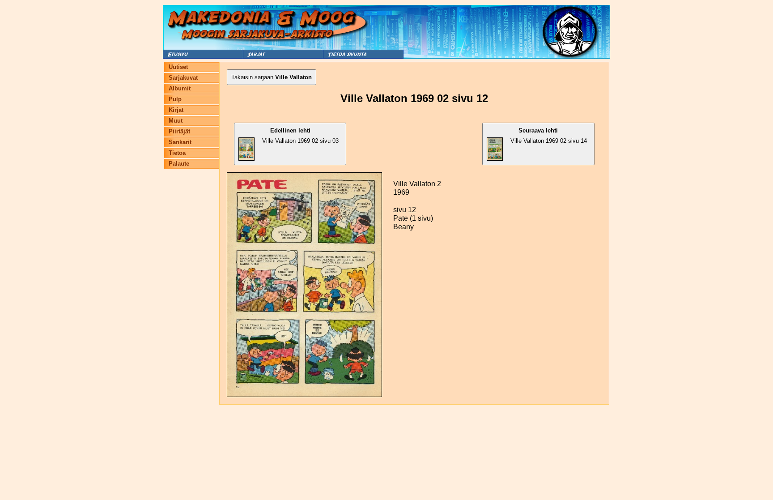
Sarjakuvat (183, 77)
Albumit (180, 88)
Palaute (179, 163)
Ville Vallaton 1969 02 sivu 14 (548, 135)
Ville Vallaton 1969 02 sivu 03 (300, 135)
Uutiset (178, 67)
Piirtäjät (179, 131)
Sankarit (180, 142)
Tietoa (177, 153)
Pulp (175, 99)
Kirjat (176, 110)
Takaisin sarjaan (271, 77)
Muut (176, 120)
